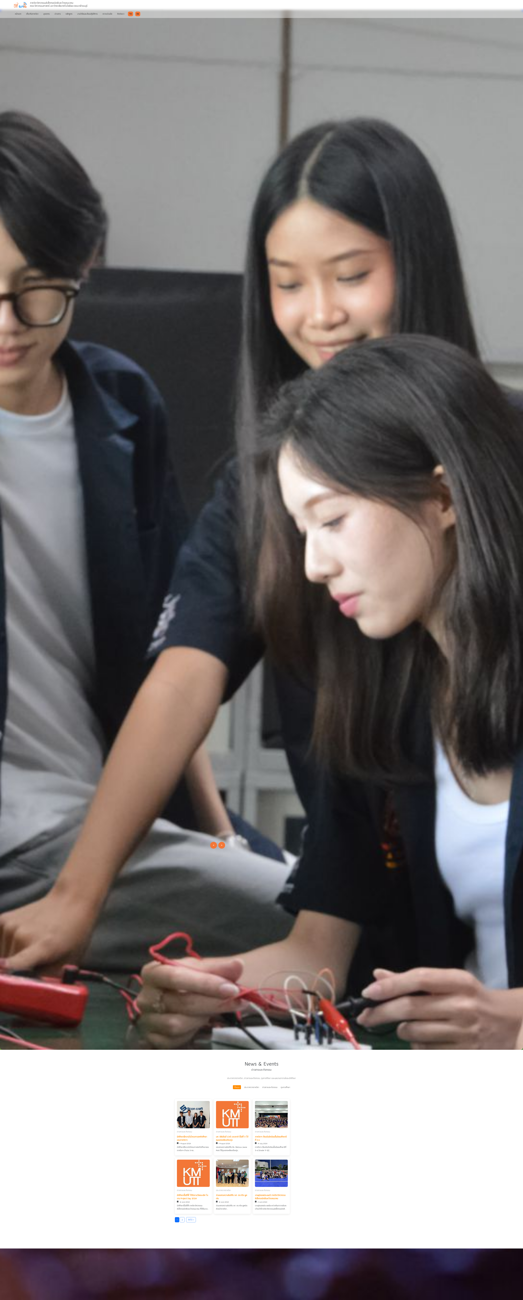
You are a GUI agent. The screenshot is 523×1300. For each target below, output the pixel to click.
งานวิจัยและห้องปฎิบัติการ (87, 14)
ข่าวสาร (58, 14)
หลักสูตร (69, 14)
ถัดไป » (191, 1219)
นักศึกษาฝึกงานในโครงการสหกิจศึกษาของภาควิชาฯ (192, 1138)
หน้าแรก (18, 14)
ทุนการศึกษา (285, 1087)
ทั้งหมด (237, 1087)
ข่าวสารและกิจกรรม (269, 1087)
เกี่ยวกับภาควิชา (32, 14)
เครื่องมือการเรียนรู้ (53, 546)
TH (130, 14)
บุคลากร (46, 14)
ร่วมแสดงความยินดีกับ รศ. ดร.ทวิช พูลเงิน (231, 1197)
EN (138, 14)
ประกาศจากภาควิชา (251, 1087)
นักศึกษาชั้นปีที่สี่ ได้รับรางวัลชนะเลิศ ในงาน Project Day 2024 (192, 1197)
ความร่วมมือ (107, 14)
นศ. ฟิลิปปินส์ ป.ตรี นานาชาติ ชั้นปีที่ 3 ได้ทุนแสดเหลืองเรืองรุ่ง (232, 1138)
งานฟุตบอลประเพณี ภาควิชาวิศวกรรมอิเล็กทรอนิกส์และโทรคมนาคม (270, 1197)
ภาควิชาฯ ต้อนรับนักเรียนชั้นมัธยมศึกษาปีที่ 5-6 (271, 1138)
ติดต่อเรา (120, 14)
